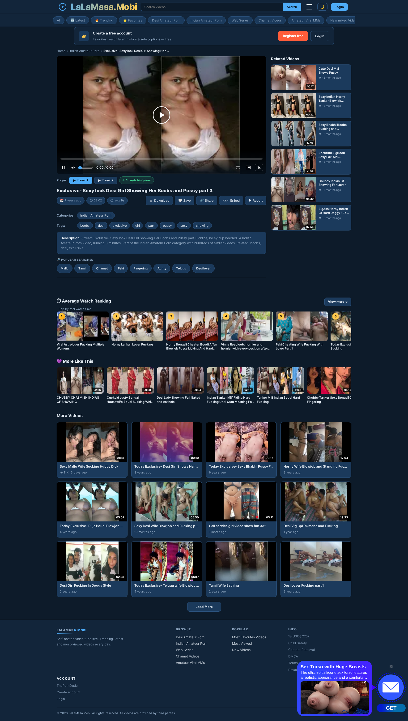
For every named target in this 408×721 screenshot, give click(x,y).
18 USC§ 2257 (299, 636)
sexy (183, 225)
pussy (167, 225)
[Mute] (73, 167)
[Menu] (309, 7)
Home (61, 51)
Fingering (141, 268)
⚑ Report (256, 200)
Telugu (181, 268)
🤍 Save (184, 200)
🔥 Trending (104, 20)
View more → (338, 301)
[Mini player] (248, 167)
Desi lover (203, 268)
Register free (293, 36)
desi (101, 225)
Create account (69, 692)
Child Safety (297, 643)
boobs (84, 225)
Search (292, 7)
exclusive (120, 225)
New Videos (241, 650)
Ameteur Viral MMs (306, 20)
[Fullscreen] (238, 167)
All (58, 20)
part (151, 225)
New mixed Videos (344, 20)
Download (161, 200)
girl (137, 225)
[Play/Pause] (63, 167)
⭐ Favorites (132, 20)
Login (339, 7)
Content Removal (301, 650)
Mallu (64, 268)
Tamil (82, 268)
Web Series (240, 20)
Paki (121, 268)
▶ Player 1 (80, 180)
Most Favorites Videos (249, 637)
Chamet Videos (270, 20)
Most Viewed (242, 643)
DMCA (293, 656)
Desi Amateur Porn (166, 20)
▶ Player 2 (105, 180)
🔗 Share (207, 200)
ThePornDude (67, 685)
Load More (204, 607)
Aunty (161, 268)
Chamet (102, 268)
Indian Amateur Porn (206, 20)
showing (202, 225)
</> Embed (231, 200)
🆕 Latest (77, 20)
